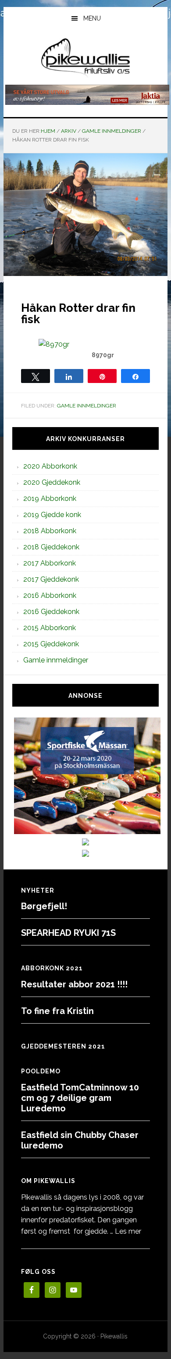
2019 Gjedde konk (52, 514)
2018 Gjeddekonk (51, 547)
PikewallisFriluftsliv (85, 58)
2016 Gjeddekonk (51, 611)
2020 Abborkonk (50, 466)
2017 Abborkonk (49, 563)
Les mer (128, 1231)
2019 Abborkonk (49, 498)
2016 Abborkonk (49, 595)
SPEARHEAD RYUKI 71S (68, 933)
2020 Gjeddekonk (51, 482)
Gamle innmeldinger (86, 406)
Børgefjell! (44, 906)
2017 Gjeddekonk (51, 579)
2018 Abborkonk (49, 531)
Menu (92, 18)
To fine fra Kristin (57, 1011)
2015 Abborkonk (49, 628)
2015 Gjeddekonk (51, 644)
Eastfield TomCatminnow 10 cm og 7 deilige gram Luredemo (80, 1098)
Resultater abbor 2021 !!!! (74, 984)
